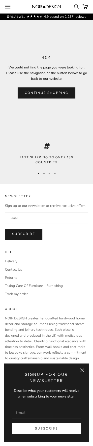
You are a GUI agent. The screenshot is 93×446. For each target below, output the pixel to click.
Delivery (11, 261)
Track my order (16, 294)
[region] (46, 154)
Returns (11, 277)
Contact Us (13, 269)
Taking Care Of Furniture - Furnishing (34, 285)
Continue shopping (46, 93)
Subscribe (46, 428)
